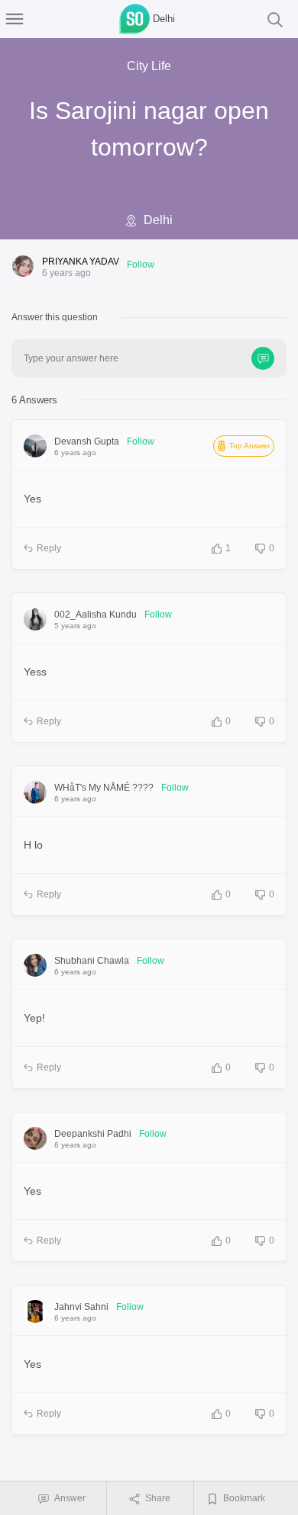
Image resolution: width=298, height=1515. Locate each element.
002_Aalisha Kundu (95, 614)
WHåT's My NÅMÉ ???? (104, 787)
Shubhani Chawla (91, 960)
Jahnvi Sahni (81, 1307)
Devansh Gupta (86, 441)
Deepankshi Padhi (92, 1133)
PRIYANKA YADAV (80, 261)
